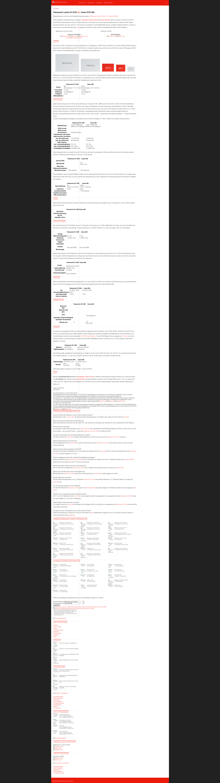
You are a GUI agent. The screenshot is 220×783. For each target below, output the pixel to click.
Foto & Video (57, 627)
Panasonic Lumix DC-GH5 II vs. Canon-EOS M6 (104, 16)
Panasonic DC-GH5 (113, 437)
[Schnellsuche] (166, 3)
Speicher (56, 631)
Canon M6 (103, 451)
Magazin (99, 2)
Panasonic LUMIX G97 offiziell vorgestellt (68, 648)
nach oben (119, 779)
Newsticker (60, 779)
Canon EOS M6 (84, 428)
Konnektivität (57, 633)
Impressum (105, 779)
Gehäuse (56, 635)
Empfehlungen (108, 2)
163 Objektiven (90, 488)
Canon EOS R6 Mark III (66, 716)
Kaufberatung (67, 779)
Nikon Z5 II (66, 727)
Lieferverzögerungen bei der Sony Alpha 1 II (69, 660)
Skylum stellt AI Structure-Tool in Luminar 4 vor (68, 681)
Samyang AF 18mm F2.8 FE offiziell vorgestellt (67, 687)
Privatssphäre (112, 779)
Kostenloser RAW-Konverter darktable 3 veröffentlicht (68, 676)
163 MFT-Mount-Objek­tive (88, 336)
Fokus (55, 628)
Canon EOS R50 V (66, 733)
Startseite (54, 779)
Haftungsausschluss (96, 779)
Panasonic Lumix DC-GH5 (90, 431)
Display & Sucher (58, 630)
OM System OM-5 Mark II (66, 721)
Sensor (55, 625)
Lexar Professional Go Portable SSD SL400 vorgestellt (69, 655)
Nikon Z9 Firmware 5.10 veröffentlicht (68, 643)
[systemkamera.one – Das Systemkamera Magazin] (64, 2)
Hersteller (90, 2)
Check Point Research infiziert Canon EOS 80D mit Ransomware (69, 670)
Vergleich (81, 779)
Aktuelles (82, 2)
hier (92, 512)
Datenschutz (87, 779)
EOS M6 (126, 417)
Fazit (54, 636)
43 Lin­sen (125, 336)
